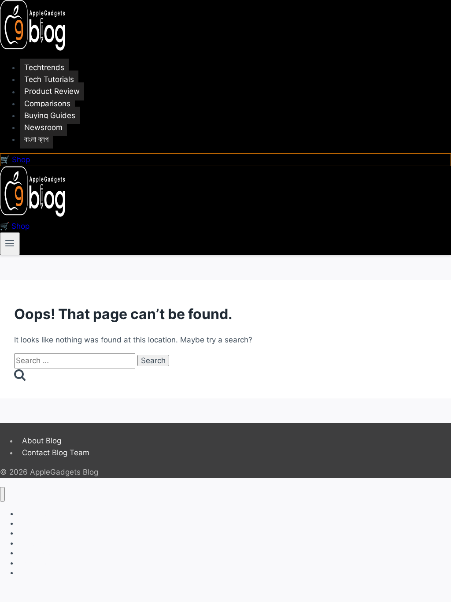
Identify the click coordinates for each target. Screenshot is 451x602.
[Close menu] (2, 494)
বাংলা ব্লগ (36, 139)
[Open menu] (10, 243)
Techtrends (44, 67)
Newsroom (43, 127)
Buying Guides (49, 115)
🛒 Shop (15, 159)
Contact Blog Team (55, 452)
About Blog (41, 440)
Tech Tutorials (49, 79)
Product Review (52, 91)
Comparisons (47, 103)
